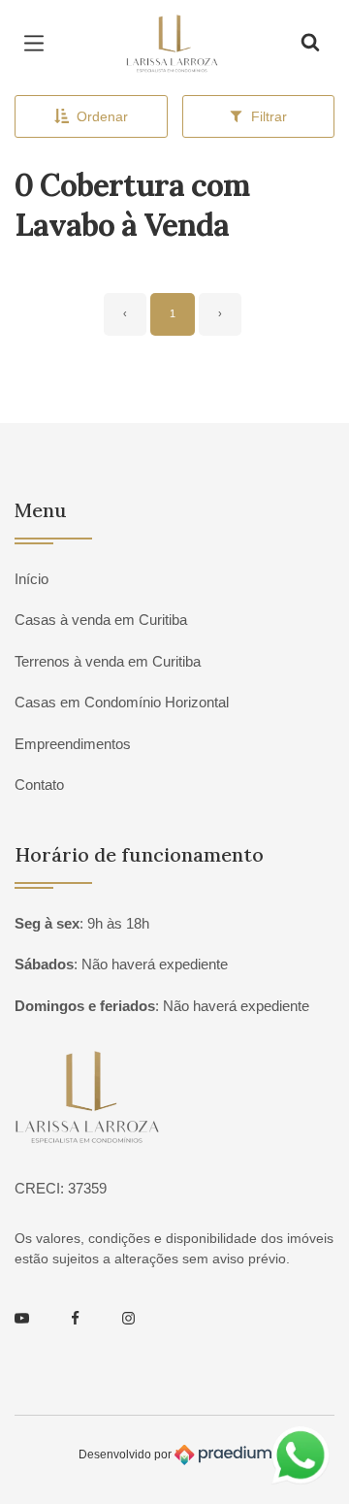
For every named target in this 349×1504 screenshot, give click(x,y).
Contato (39, 784)
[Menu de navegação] (39, 43)
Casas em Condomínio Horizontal (122, 702)
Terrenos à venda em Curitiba (108, 661)
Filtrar (269, 116)
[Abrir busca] (310, 43)
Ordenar (102, 116)
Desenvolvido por (126, 1454)
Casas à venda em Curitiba (101, 619)
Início (31, 579)
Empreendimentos (73, 744)
